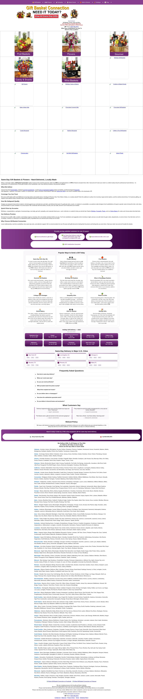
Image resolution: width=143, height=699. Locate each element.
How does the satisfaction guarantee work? (48, 397)
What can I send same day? (44, 378)
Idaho (35, 500)
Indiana (36, 509)
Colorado (37, 472)
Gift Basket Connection (74, 693)
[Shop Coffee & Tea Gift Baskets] (119, 141)
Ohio (35, 606)
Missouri (36, 560)
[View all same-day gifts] (48, 12)
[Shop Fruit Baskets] (24, 44)
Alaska (36, 454)
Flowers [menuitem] (48, 2)
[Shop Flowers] (71, 44)
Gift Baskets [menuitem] (36, 2)
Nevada (36, 574)
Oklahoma (37, 611)
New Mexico (37, 588)
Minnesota (37, 551)
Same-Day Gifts (61, 191)
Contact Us (58, 697)
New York (37, 592)
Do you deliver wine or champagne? (46, 393)
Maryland (36, 537)
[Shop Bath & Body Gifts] (23, 118)
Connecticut (37, 477)
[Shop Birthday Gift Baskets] (119, 68)
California (37, 467)
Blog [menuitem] (107, 2)
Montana (36, 564)
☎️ (106, 436)
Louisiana (37, 528)
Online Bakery (114, 211)
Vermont (36, 652)
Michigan (36, 546)
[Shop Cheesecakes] (24, 163)
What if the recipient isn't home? (46, 389)
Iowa (35, 514)
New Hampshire (38, 578)
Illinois (36, 504)
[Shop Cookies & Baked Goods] (119, 95)
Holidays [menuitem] (97, 2)
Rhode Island (38, 624)
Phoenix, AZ (63, 362)
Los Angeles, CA (64, 355)
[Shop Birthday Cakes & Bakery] (71, 95)
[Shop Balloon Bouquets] (71, 141)
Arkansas (37, 463)
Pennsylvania (38, 620)
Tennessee (37, 638)
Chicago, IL (94, 355)
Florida (36, 486)
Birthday (93, 211)
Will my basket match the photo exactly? (47, 385)
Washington (37, 661)
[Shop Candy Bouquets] (24, 141)
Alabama (36, 449)
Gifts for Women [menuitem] (85, 2)
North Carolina (38, 597)
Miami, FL (94, 362)
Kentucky (37, 523)
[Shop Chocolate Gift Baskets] (119, 117)
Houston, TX (32, 362)
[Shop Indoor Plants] (119, 163)
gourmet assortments (28, 190)
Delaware (36, 481)
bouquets (77, 190)
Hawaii (36, 495)
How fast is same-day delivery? (45, 374)
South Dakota (38, 634)
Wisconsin (37, 671)
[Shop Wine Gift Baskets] (71, 69)
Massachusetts (38, 541)
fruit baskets (14, 190)
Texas (36, 643)
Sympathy (98, 211)
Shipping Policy (84, 697)
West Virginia (38, 666)
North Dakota (38, 601)
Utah (35, 648)
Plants (103, 211)
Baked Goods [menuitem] (71, 2)
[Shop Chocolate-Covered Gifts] (71, 118)
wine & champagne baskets (46, 190)
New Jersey (37, 583)
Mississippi (37, 555)
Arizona (36, 458)
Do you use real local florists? (44, 382)
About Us (63, 697)
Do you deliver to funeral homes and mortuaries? (50, 401)
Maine (36, 532)
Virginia (36, 657)
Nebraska (37, 569)
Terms (77, 697)
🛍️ (37, 436)
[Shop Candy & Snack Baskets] (24, 69)
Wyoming (37, 675)
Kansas (36, 518)
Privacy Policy (71, 697)
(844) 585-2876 (74, 26)
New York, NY (32, 355)
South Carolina (38, 629)
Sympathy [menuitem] (59, 2)
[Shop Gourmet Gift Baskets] (119, 44)
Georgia (36, 491)
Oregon (36, 615)
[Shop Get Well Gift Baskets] (71, 163)
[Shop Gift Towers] (24, 94)
